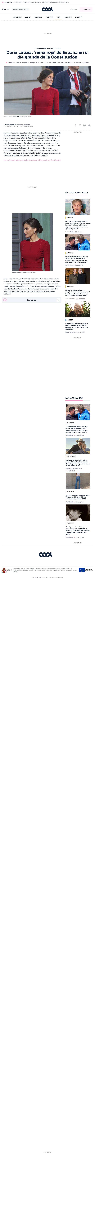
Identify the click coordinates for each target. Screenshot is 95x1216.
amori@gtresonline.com (24, 124)
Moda (58, 17)
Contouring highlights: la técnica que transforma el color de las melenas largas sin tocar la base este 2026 (76, 326)
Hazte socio (87, 9)
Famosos (49, 17)
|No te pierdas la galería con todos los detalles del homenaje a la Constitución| (32, 160)
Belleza (28, 17)
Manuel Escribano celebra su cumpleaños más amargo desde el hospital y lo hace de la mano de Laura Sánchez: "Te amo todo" (77, 293)
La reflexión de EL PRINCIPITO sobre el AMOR (27, 2)
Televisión (68, 17)
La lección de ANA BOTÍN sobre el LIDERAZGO (55, 2)
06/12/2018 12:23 (8, 126)
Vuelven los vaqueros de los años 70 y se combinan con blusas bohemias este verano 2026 (77, 497)
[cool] (47, 9)
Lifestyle (78, 17)
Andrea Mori (9, 124)
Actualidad (17, 17)
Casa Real (38, 17)
